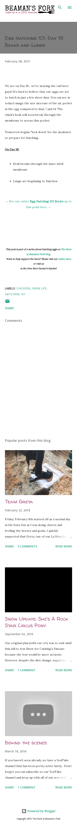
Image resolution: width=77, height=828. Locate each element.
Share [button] (9, 308)
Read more (63, 546)
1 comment (27, 670)
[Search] (59, 7)
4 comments (27, 546)
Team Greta (19, 501)
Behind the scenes (26, 742)
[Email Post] (7, 302)
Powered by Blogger (41, 811)
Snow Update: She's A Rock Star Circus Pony (36, 622)
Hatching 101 (15, 294)
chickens (23, 288)
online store (64, 258)
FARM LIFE (39, 288)
